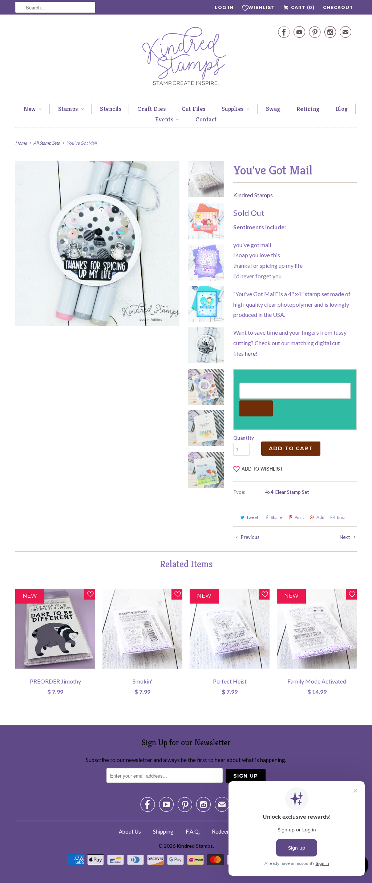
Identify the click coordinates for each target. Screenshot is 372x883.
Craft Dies (151, 109)
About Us (130, 831)
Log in (224, 7)
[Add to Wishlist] (89, 594)
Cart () (302, 7)
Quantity (243, 438)
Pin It (299, 517)
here (250, 353)
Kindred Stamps (253, 194)
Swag (273, 109)
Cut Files (194, 109)
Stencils (110, 109)
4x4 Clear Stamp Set (287, 492)
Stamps (68, 109)
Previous (249, 537)
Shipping (163, 831)
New (30, 109)
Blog (342, 109)
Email (342, 517)
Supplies (233, 109)
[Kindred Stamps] (186, 57)
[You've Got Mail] (97, 243)
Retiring (308, 109)
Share (276, 517)
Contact (206, 119)
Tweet (252, 517)
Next (345, 537)
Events (164, 119)
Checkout (338, 7)
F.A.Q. (193, 831)
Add (320, 517)
